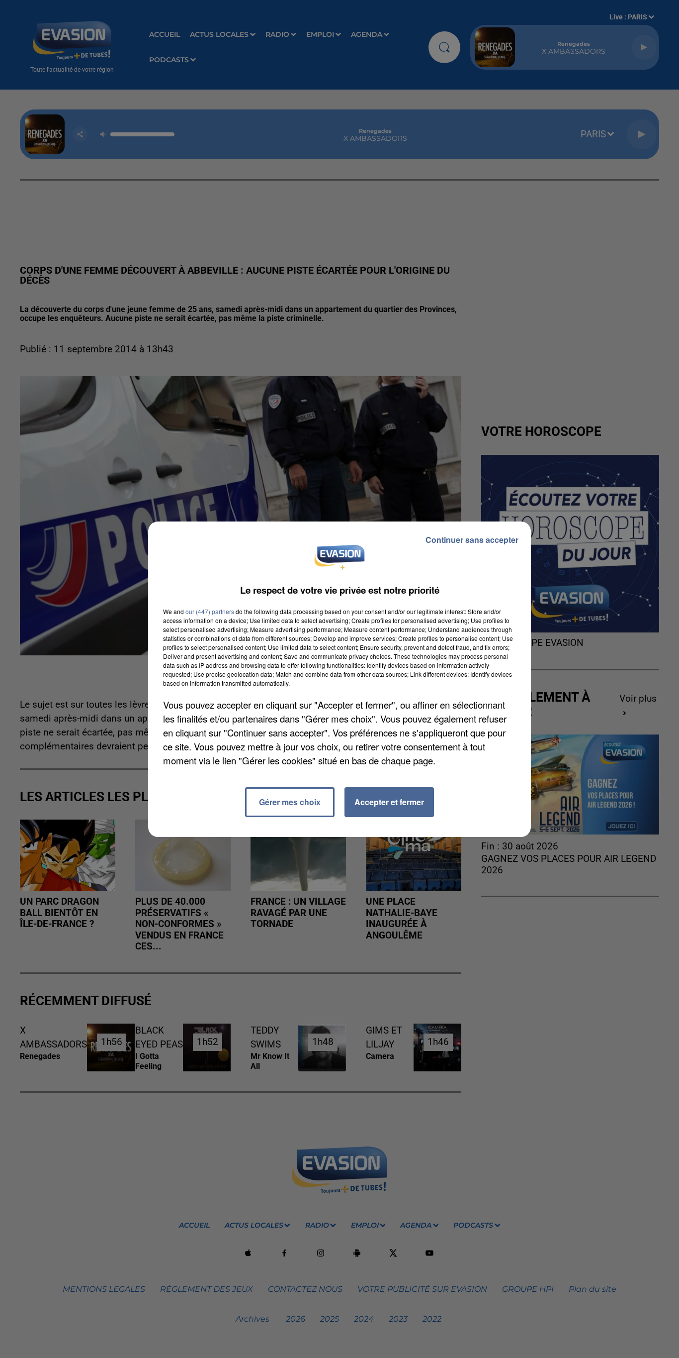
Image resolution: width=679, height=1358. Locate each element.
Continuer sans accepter (471, 539)
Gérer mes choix (290, 802)
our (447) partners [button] (209, 611)
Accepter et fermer (389, 802)
